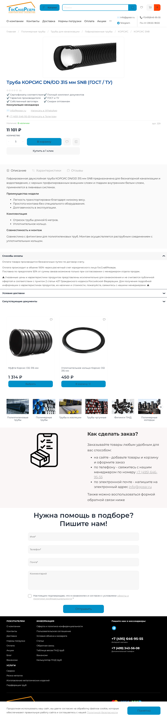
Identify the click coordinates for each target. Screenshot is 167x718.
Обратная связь (45, 645)
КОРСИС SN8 (142, 31)
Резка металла (15, 675)
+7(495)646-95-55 (151, 17)
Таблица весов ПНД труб (50, 650)
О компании (15, 21)
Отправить (83, 609)
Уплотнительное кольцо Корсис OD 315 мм (83, 369)
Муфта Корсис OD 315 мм (23, 367)
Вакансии (12, 660)
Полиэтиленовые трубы (17, 419)
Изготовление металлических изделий (28, 680)
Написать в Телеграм (43, 116)
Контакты (32, 21)
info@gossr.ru (127, 17)
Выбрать (30, 383)
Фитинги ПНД (122, 417)
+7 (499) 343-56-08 (126, 648)
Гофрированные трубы (99, 31)
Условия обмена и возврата (52, 636)
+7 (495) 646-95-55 (19, 116)
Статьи (40, 641)
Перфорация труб (17, 685)
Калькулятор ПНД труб (49, 660)
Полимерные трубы (33, 31)
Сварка (11, 671)
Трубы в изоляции (70, 417)
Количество (13, 136)
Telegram (125, 23)
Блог (9, 655)
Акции (101, 21)
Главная (11, 31)
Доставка (48, 21)
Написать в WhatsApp (44, 110)
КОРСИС (123, 31)
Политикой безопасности (102, 712)
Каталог (52, 7)
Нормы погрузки (69, 21)
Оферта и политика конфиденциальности (60, 626)
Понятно (144, 710)
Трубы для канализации (65, 31)
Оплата (89, 21)
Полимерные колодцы (149, 419)
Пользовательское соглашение (54, 631)
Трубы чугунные (96, 417)
